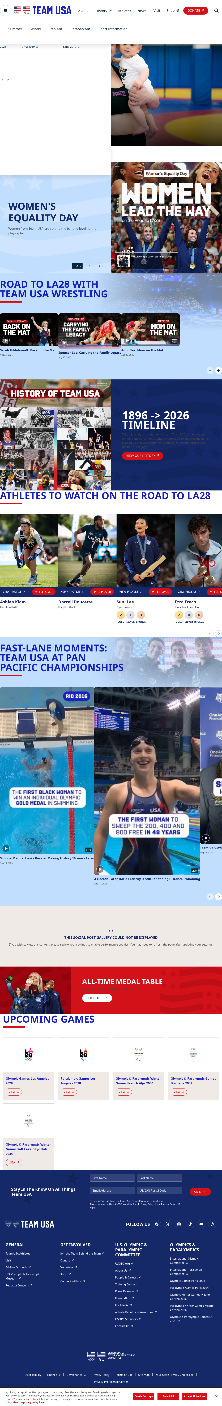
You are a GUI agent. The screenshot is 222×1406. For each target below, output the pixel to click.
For (123, 1305)
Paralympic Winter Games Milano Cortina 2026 (192, 1308)
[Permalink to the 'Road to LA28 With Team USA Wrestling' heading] (111, 293)
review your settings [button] (73, 944)
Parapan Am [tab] (80, 29)
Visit (156, 10)
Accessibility (33, 1375)
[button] (146, 261)
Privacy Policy (138, 1201)
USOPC (128, 1319)
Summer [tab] (15, 29)
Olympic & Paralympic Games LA (191, 1319)
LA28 (80, 11)
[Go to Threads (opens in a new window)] (212, 1224)
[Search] (216, 10)
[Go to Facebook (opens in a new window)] (157, 1224)
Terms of (170, 1204)
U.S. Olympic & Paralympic (26, 1276)
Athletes (124, 11)
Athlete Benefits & (136, 1312)
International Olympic (192, 1261)
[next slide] (99, 265)
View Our (144, 455)
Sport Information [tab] (113, 29)
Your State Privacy (174, 1375)
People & (128, 1277)
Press (126, 1291)
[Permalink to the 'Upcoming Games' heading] (98, 1018)
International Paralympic (192, 1272)
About (123, 1270)
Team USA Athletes (18, 1253)
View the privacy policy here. (29, 1402)
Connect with (72, 1281)
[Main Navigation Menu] (5, 10)
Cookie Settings (144, 1396)
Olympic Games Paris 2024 (187, 1281)
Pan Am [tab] (56, 29)
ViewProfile (13, 592)
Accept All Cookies (194, 1396)
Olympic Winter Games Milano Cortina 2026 (190, 1297)
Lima (31, 47)
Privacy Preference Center (111, 1382)
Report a (19, 1285)
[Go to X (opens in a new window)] (168, 1224)
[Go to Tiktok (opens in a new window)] (190, 1224)
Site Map (144, 1375)
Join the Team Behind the (82, 1253)
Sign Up (200, 1192)
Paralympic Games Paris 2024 (189, 1288)
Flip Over (46, 592)
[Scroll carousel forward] (218, 370)
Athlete (18, 1267)
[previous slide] (90, 265)
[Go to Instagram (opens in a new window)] (179, 1224)
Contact (124, 1326)
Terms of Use (156, 1201)
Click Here (94, 998)
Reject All (168, 1396)
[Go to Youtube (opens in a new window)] (201, 1224)
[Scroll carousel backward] (210, 370)
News (141, 11)
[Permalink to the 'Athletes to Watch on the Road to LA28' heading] (214, 495)
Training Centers (126, 1284)
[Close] (216, 1396)
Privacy (148, 1204)
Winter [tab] (36, 29)
